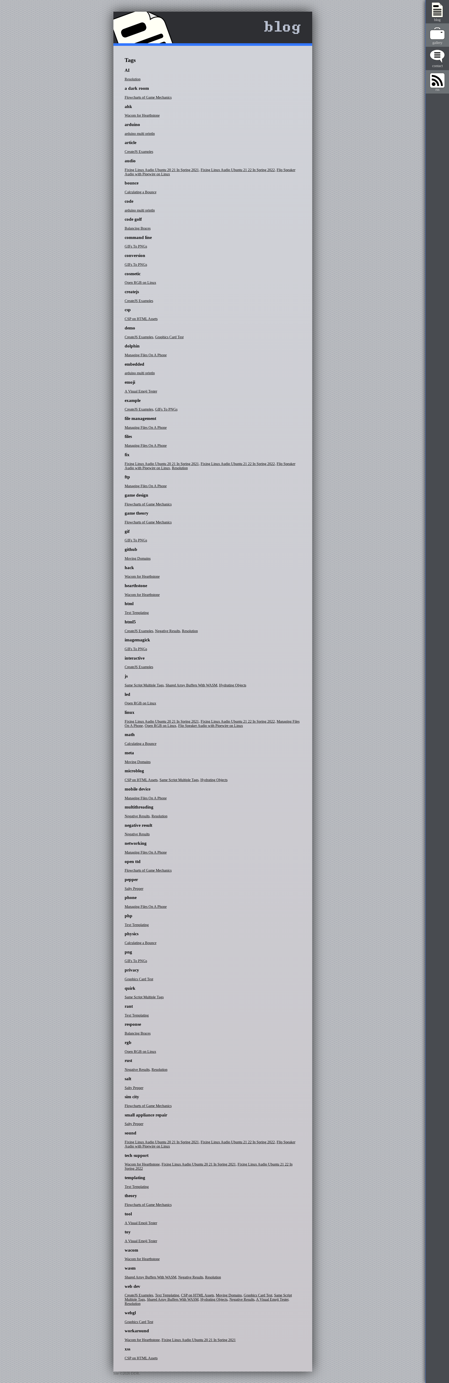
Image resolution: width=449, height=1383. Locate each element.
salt (128, 1078)
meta (129, 752)
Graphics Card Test (169, 337)
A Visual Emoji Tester (141, 391)
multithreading (139, 807)
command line (138, 237)
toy (128, 1231)
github (131, 549)
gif (127, 531)
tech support (136, 1155)
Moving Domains (138, 558)
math (130, 734)
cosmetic (133, 273)
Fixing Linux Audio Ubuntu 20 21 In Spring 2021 (162, 170)
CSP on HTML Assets (141, 319)
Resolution (133, 79)
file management (140, 418)
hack (129, 567)
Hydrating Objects (232, 685)
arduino (132, 124)
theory (131, 1195)
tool (128, 1213)
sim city (132, 1096)
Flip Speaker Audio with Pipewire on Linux (210, 726)
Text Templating (137, 613)
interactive (135, 658)
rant (129, 1006)
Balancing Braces (138, 228)
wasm (130, 1268)
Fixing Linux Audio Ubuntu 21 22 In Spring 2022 (238, 170)
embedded (134, 364)
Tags (130, 60)
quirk (130, 988)
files (128, 436)
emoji (130, 382)
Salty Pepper (134, 889)
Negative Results (167, 631)
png (128, 952)
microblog (134, 770)
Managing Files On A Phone (146, 355)
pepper (131, 879)
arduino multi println (140, 134)
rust (128, 1060)
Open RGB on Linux (140, 283)
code (129, 201)
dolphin (132, 345)
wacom (131, 1250)
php (128, 915)
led (127, 694)
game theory (136, 513)
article (130, 142)
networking (136, 843)
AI (127, 70)
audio (130, 160)
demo (130, 327)
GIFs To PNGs (136, 246)
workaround (137, 1330)
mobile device (137, 789)
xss (127, 1349)
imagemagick (137, 639)
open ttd (133, 861)
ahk (128, 106)
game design (136, 495)
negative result (138, 825)
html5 (130, 621)
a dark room (137, 88)
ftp (127, 476)
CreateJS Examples (139, 152)
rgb (128, 1042)
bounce (131, 183)
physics (131, 933)
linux (129, 712)
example (133, 400)
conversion (135, 255)
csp (128, 309)
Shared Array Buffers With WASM (191, 685)
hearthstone (136, 585)
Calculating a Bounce (140, 192)
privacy (132, 970)
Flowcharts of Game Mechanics (148, 97)
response (133, 1024)
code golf (133, 219)
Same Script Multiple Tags (144, 685)
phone (131, 897)
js (126, 676)
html (129, 603)
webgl (130, 1312)
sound (130, 1132)
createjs (132, 291)
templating (135, 1177)
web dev (132, 1286)
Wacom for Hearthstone (142, 115)
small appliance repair (146, 1114)
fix (127, 454)
